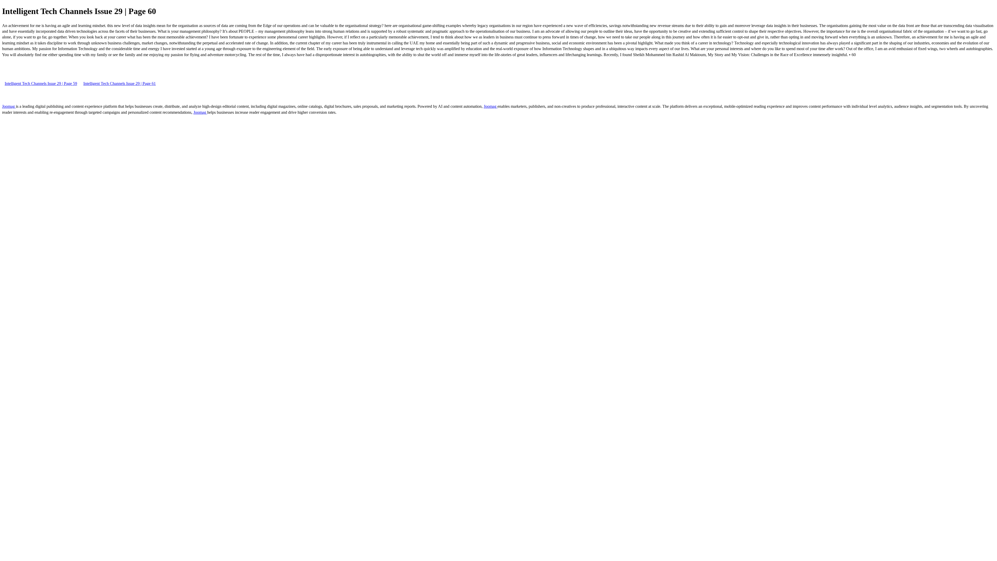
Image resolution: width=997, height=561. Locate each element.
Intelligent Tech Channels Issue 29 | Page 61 (119, 83)
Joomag (9, 106)
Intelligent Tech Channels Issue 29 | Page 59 (41, 83)
